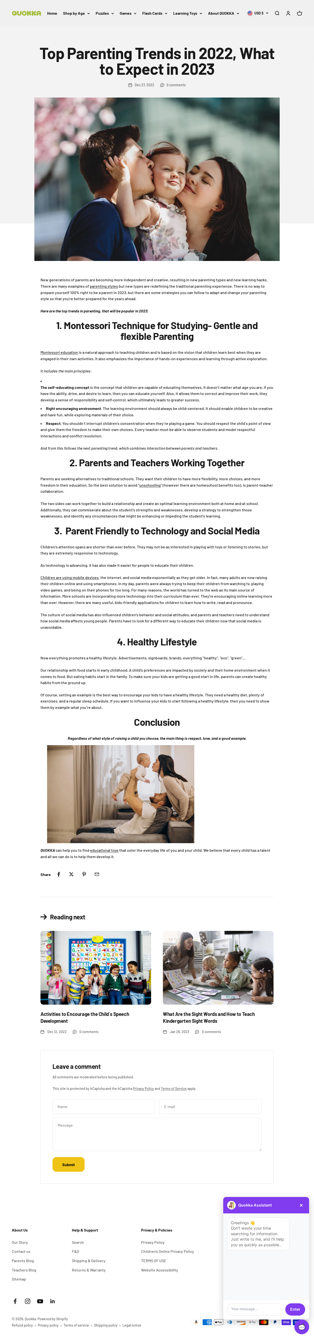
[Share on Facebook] (59, 874)
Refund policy (22, 1325)
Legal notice (131, 1325)
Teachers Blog (24, 1270)
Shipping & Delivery (88, 1260)
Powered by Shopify (53, 1319)
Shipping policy (106, 1325)
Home (52, 13)
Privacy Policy (143, 1088)
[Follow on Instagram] (27, 1301)
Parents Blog (23, 1260)
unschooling (150, 485)
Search (78, 1242)
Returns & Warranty (89, 1270)
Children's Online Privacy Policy (167, 1251)
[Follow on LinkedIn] (52, 1301)
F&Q (75, 1251)
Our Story (20, 1242)
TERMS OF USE (153, 1260)
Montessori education (59, 352)
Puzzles (102, 13)
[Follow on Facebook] (15, 1301)
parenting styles (104, 286)
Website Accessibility (159, 1270)
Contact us (21, 1251)
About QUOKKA (221, 13)
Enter (295, 1309)
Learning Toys (185, 13)
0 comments (176, 85)
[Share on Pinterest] (84, 874)
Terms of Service (174, 1088)
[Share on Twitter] (71, 874)
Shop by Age (74, 13)
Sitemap (19, 1279)
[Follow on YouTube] (40, 1301)
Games (125, 13)
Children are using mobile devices (69, 577)
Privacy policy (48, 1325)
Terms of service (76, 1325)
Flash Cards (152, 13)
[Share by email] (97, 874)
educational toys (104, 850)
